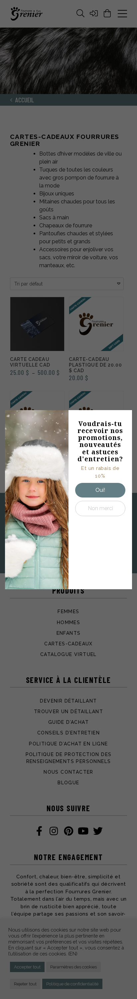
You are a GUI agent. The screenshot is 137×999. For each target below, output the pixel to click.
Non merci (100, 508)
